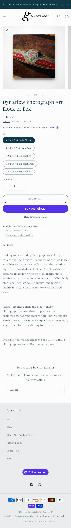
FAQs (9, 427)
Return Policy (14, 442)
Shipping (6, 121)
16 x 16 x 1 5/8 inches (18, 171)
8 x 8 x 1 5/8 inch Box (18, 148)
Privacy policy (59, 516)
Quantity (7, 179)
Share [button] (10, 244)
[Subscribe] (60, 390)
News (10, 458)
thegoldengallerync (33, 512)
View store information (19, 235)
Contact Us (13, 450)
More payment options (35, 217)
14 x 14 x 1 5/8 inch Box (20, 163)
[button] (4, 16)
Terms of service (28, 521)
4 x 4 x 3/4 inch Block (18, 140)
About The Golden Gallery (21, 435)
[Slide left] (28, 94)
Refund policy (43, 516)
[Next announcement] (67, 4)
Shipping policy (46, 521)
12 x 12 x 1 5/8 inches (18, 155)
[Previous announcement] (3, 4)
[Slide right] (43, 94)
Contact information (24, 516)
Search (10, 419)
